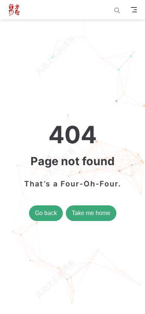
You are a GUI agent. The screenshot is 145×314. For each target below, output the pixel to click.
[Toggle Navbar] (134, 10)
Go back (46, 213)
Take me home (91, 213)
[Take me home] (16, 9)
